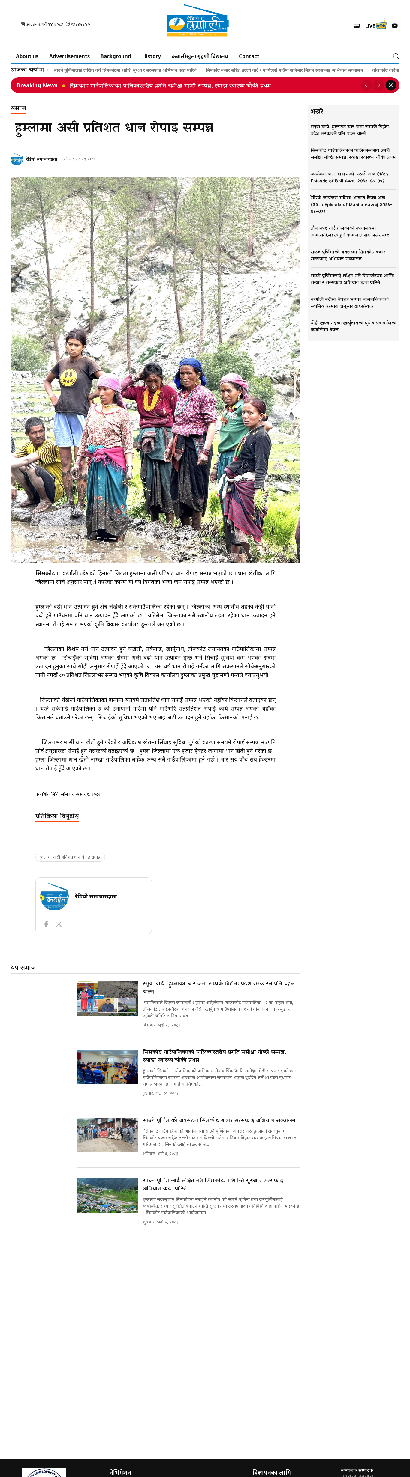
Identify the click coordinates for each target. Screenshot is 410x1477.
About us (27, 56)
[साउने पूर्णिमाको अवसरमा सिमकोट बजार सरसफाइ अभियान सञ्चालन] (107, 1135)
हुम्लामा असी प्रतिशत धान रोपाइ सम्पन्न (70, 857)
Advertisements (69, 56)
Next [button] (378, 85)
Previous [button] (366, 85)
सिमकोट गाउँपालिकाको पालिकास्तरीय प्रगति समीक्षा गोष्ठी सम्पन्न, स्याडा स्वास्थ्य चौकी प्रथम (214, 1056)
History (151, 56)
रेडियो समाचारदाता (41, 159)
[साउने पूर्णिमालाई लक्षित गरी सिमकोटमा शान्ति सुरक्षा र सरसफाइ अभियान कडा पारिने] (107, 1195)
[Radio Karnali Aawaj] (205, 24)
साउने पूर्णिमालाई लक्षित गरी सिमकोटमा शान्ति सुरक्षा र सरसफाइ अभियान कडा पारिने (87, 70)
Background (116, 56)
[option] (213, 85)
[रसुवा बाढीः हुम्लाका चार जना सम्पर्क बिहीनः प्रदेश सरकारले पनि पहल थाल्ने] (107, 998)
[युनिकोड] (356, 25)
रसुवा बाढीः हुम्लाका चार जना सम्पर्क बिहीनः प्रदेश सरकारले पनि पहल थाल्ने (218, 988)
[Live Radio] (376, 25)
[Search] (396, 56)
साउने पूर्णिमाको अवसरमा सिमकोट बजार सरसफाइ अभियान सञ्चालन (219, 1120)
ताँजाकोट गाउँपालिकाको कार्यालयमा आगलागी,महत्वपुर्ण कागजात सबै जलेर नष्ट (157, 86)
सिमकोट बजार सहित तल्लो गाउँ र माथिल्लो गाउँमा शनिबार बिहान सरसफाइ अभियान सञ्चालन (246, 70)
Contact (249, 56)
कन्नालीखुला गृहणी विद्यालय (200, 56)
